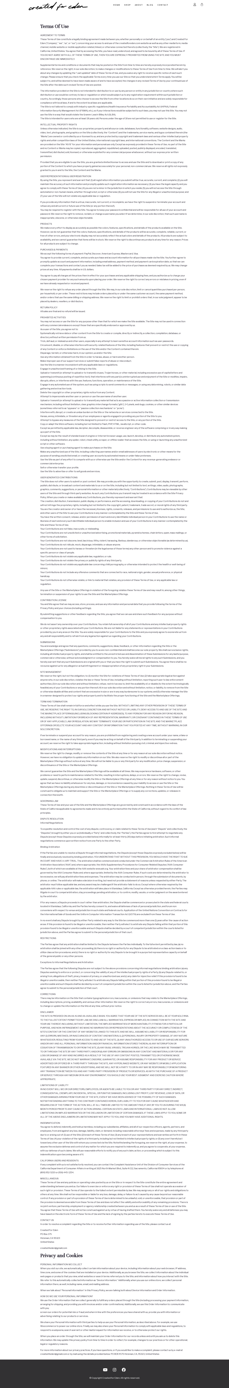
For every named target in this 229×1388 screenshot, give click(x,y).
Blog (150, 5)
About (139, 5)
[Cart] (202, 4)
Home (116, 5)
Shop (127, 5)
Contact (162, 5)
